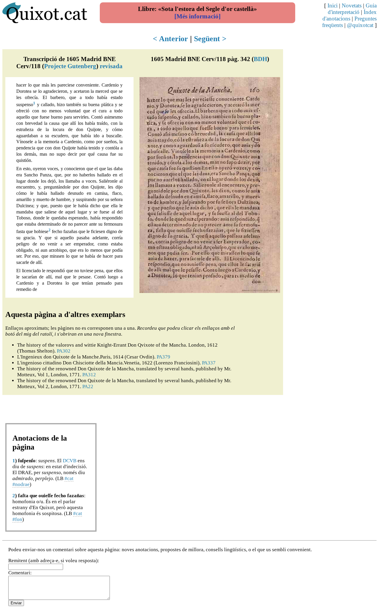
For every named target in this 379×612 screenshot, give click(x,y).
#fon (17, 519)
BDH (260, 58)
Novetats (352, 5)
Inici (332, 5)
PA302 (63, 351)
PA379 (163, 357)
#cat (69, 478)
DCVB (69, 460)
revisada (111, 66)
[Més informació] (197, 16)
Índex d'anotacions (349, 15)
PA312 (89, 374)
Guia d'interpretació (352, 8)
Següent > (210, 38)
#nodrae (21, 484)
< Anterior (170, 38)
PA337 (209, 363)
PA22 (87, 386)
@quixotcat (360, 25)
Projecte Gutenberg (70, 66)
